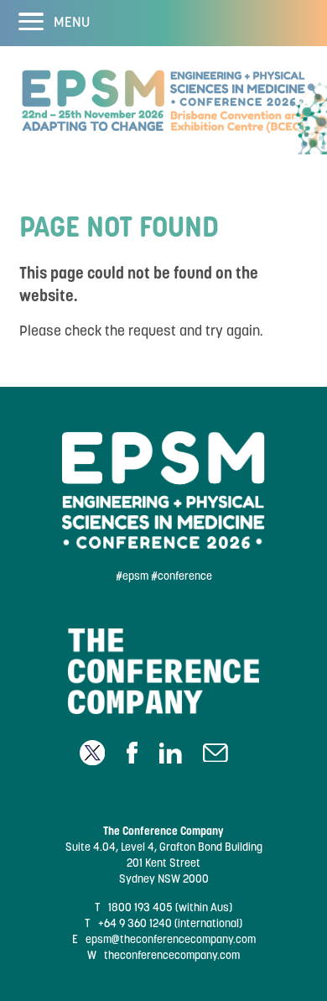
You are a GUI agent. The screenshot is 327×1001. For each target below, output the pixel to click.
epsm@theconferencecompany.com (171, 939)
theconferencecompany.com (172, 955)
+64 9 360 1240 (135, 923)
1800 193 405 (140, 907)
